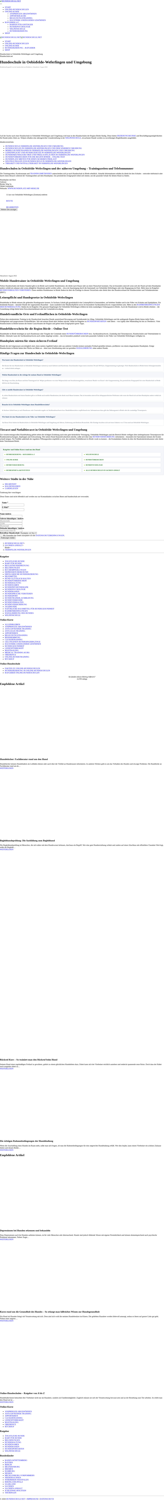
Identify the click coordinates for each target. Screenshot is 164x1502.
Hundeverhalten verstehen (15, 290)
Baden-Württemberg (16, 1460)
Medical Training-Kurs (17, 653)
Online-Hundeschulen (17, 9)
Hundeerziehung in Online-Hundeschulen (27, 671)
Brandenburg (12, 1467)
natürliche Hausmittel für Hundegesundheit (29, 609)
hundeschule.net (15, 1499)
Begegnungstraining (21, 18)
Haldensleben (12, 486)
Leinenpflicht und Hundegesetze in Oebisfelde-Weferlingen (37, 153)
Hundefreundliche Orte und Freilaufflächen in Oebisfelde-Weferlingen (45, 155)
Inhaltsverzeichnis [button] (7, 142)
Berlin (8, 1465)
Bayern (9, 1462)
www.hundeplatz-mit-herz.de (23, 188)
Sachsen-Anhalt (13, 1488)
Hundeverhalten (14, 602)
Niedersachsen (13, 1478)
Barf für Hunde (13, 563)
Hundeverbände (14, 600)
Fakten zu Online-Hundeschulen (22, 668)
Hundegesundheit (14, 646)
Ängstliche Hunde (15, 1436)
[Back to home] (10, 1)
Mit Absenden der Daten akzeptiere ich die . (33, 535)
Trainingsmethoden (41, 174)
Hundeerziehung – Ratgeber (20, 48)
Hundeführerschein (77, 334)
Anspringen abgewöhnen (23, 14)
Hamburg (10, 1471)
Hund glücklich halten (18, 578)
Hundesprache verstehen (19, 594)
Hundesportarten (96, 321)
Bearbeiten (12, 207)
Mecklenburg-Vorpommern (19, 1475)
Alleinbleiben (12, 624)
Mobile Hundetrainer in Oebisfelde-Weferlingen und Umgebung (40, 150)
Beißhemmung (12, 637)
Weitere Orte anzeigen (8, 209)
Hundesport (11, 596)
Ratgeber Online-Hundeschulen (22, 673)
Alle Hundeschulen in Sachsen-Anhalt (103, 470)
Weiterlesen (6, 768)
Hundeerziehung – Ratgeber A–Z (20, 454)
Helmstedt (10, 484)
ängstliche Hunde (15, 561)
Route (9, 201)
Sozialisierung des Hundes (19, 613)
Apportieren (11, 633)
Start (8, 7)
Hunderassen (12, 591)
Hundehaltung (13, 583)
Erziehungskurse (126, 136)
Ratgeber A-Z (12, 22)
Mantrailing (12, 650)
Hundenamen (12, 585)
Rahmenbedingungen (16, 611)
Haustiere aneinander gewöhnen (28, 20)
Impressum (32, 1499)
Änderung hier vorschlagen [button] (10, 492)
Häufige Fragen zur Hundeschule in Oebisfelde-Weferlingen (38, 161)
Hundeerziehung (19, 31)
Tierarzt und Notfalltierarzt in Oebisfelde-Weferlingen (36, 163)
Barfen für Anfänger (21, 25)
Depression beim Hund (16, 572)
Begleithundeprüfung (17, 566)
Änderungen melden (8, 538)
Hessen (8, 1473)
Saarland (10, 1484)
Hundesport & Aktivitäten (18, 470)
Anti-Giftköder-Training (18, 629)
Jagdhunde (11, 607)
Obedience (10, 655)
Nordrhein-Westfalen (17, 1480)
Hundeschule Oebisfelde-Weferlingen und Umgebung (34, 146)
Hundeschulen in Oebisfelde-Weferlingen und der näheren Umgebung (43, 148)
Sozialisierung (84, 348)
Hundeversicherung (104, 437)
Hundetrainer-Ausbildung (19, 598)
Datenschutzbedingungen (50, 535)
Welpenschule (17, 29)
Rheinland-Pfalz (14, 1482)
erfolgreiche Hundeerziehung (21, 574)
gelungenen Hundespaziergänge (22, 642)
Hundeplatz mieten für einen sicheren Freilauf (31, 159)
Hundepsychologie (20, 27)
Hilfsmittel (11, 576)
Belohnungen (12, 568)
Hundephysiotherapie (16, 587)
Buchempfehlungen (15, 570)
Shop (7, 33)
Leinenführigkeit (14, 648)
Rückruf (9, 659)
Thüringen (10, 1493)
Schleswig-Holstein (15, 1491)
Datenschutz (47, 1499)
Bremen (9, 1469)
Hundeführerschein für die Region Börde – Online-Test (35, 157)
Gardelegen (11, 488)
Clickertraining (14, 640)
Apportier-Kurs (18, 16)
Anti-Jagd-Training (15, 631)
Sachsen (9, 1486)
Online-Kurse (12, 12)
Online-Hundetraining (17, 657)
